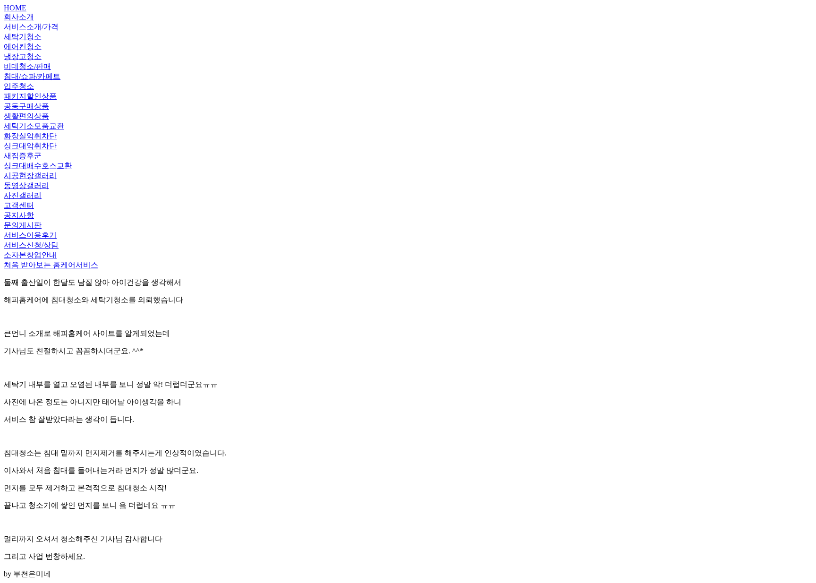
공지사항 (19, 215)
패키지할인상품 (30, 96)
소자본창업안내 (30, 255)
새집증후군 (23, 156)
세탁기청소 (23, 37)
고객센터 (19, 205)
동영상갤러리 (26, 185)
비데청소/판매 (27, 66)
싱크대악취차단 (30, 146)
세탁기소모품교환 (34, 126)
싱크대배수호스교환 (38, 166)
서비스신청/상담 (31, 245)
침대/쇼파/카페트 (32, 76)
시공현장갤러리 (30, 175)
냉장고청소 (23, 56)
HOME (15, 8)
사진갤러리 (23, 195)
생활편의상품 (26, 116)
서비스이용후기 (30, 235)
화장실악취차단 (30, 136)
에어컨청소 (23, 47)
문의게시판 (23, 225)
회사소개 (19, 17)
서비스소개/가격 (31, 27)
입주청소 (19, 86)
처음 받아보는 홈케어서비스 (51, 265)
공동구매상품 (26, 106)
